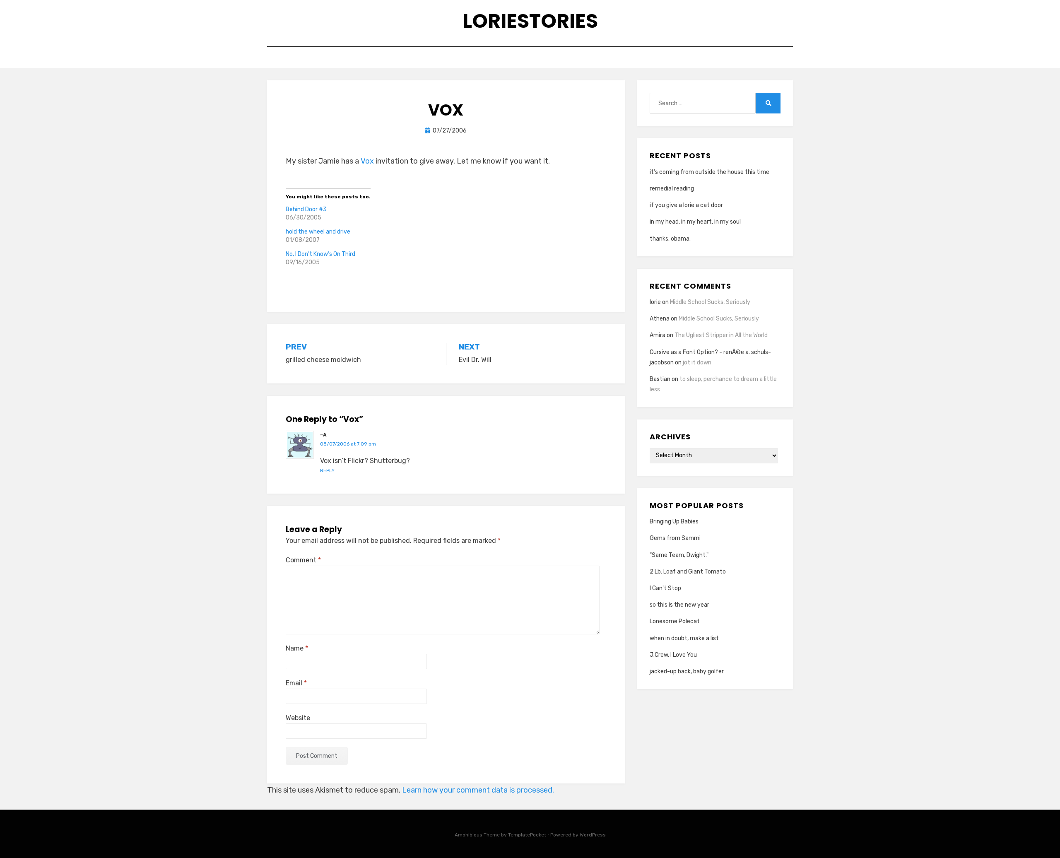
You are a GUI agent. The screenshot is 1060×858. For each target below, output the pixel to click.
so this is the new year (679, 604)
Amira (657, 335)
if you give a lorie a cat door (686, 205)
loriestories (530, 21)
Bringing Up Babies (674, 521)
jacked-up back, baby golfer (687, 671)
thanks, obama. (670, 238)
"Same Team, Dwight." (679, 555)
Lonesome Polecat (675, 621)
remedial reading (672, 188)
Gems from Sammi (675, 538)
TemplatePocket (527, 835)
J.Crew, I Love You (673, 654)
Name (297, 648)
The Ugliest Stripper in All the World (721, 335)
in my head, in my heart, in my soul (695, 221)
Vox (367, 161)
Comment (303, 560)
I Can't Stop (665, 588)
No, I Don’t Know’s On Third (320, 254)
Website (298, 718)
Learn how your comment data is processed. (478, 790)
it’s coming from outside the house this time (709, 172)
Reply (327, 470)
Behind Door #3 (306, 209)
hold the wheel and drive (318, 231)
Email (296, 683)
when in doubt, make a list (684, 638)
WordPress (593, 835)
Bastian (660, 379)
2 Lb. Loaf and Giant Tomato (688, 571)
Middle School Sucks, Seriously (710, 302)
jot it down (697, 362)
